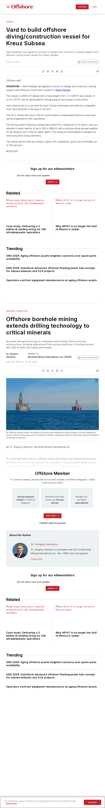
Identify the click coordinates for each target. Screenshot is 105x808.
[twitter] (52, 71)
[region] (52, 802)
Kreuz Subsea (62, 90)
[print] (97, 71)
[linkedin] (48, 71)
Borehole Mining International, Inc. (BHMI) (50, 356)
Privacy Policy (11, 803)
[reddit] (57, 71)
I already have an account (52, 523)
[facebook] (43, 71)
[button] (8, 7)
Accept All (92, 802)
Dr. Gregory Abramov (44, 544)
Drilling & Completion (16, 311)
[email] (61, 71)
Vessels (10, 22)
